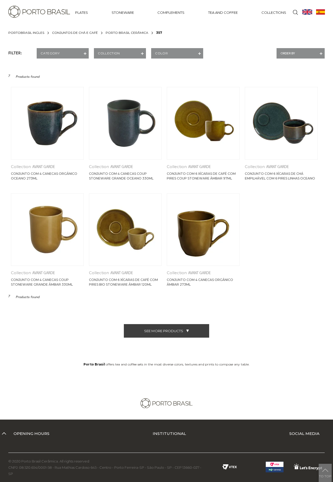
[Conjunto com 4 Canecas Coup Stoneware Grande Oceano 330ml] (125, 123)
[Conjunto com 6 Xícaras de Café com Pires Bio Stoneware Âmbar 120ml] (125, 229)
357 (159, 33)
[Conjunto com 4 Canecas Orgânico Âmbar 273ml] (203, 229)
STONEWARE (123, 12)
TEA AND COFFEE (223, 12)
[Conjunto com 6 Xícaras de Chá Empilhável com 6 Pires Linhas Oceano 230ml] (281, 123)
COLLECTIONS (273, 12)
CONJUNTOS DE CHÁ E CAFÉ (75, 33)
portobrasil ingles (26, 33)
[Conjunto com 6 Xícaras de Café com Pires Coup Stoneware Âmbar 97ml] (203, 123)
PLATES (81, 12)
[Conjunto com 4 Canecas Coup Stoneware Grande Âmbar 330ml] (47, 229)
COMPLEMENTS (170, 12)
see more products (163, 331)
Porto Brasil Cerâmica (127, 33)
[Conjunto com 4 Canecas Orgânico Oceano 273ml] (47, 123)
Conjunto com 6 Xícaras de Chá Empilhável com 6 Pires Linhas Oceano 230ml (280, 178)
